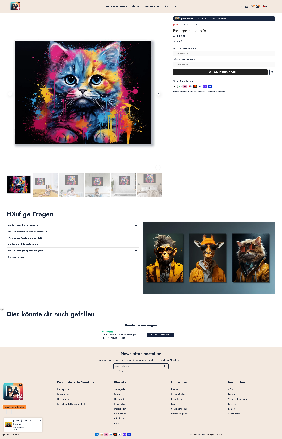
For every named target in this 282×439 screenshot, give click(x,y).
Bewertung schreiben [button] (160, 334)
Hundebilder (120, 399)
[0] (252, 6)
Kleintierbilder (120, 413)
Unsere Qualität (178, 394)
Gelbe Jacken (120, 389)
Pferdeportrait (63, 399)
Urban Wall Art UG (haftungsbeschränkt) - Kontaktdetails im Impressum (202, 91)
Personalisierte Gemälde (116, 6)
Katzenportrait (63, 394)
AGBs (231, 389)
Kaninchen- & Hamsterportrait (71, 404)
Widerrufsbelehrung (237, 399)
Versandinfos (234, 413)
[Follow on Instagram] (4, 411)
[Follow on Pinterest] (9, 411)
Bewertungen (177, 399)
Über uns (175, 389)
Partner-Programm (179, 413)
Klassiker (136, 6)
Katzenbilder (120, 404)
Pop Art (117, 394)
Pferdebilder (120, 408)
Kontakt (231, 408)
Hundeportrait (63, 389)
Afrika (116, 423)
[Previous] (10, 94)
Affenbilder (119, 418)
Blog (175, 6)
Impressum (233, 404)
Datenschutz (234, 394)
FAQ (166, 6)
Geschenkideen (152, 6)
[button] (266, 6)
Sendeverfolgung (179, 408)
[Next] (158, 94)
